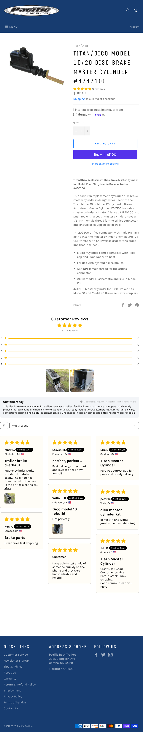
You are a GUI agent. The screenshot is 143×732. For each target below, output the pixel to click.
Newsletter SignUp (16, 660)
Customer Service (16, 654)
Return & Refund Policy (20, 684)
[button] (82, 89)
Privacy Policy (13, 696)
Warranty (10, 678)
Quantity (78, 122)
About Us (10, 672)
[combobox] (127, 10)
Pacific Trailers (25, 726)
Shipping (79, 99)
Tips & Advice (13, 666)
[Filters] (4, 425)
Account (134, 26)
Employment (12, 690)
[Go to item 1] (57, 380)
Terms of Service (15, 702)
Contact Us (11, 708)
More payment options (105, 163)
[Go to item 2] (82, 380)
